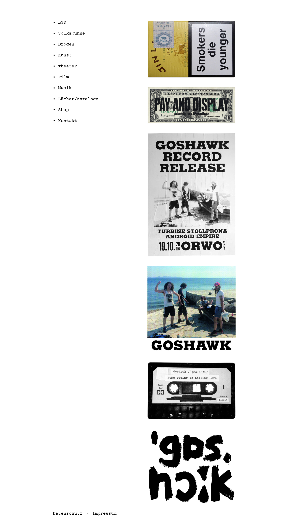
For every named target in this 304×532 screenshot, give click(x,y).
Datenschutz (67, 513)
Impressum (104, 513)
